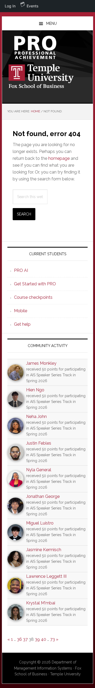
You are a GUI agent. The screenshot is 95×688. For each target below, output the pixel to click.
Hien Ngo (35, 389)
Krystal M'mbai (40, 602)
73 (52, 639)
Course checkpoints (33, 297)
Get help (22, 324)
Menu (51, 23)
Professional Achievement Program (47, 47)
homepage (59, 158)
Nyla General (38, 469)
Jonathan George (43, 496)
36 (19, 639)
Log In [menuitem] (10, 6)
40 (43, 639)
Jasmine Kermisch (43, 549)
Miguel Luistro (40, 523)
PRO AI (21, 270)
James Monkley (41, 363)
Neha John (36, 416)
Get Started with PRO (35, 283)
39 (37, 639)
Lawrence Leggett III (46, 576)
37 (25, 639)
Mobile (20, 310)
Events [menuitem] (32, 6)
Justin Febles (38, 443)
